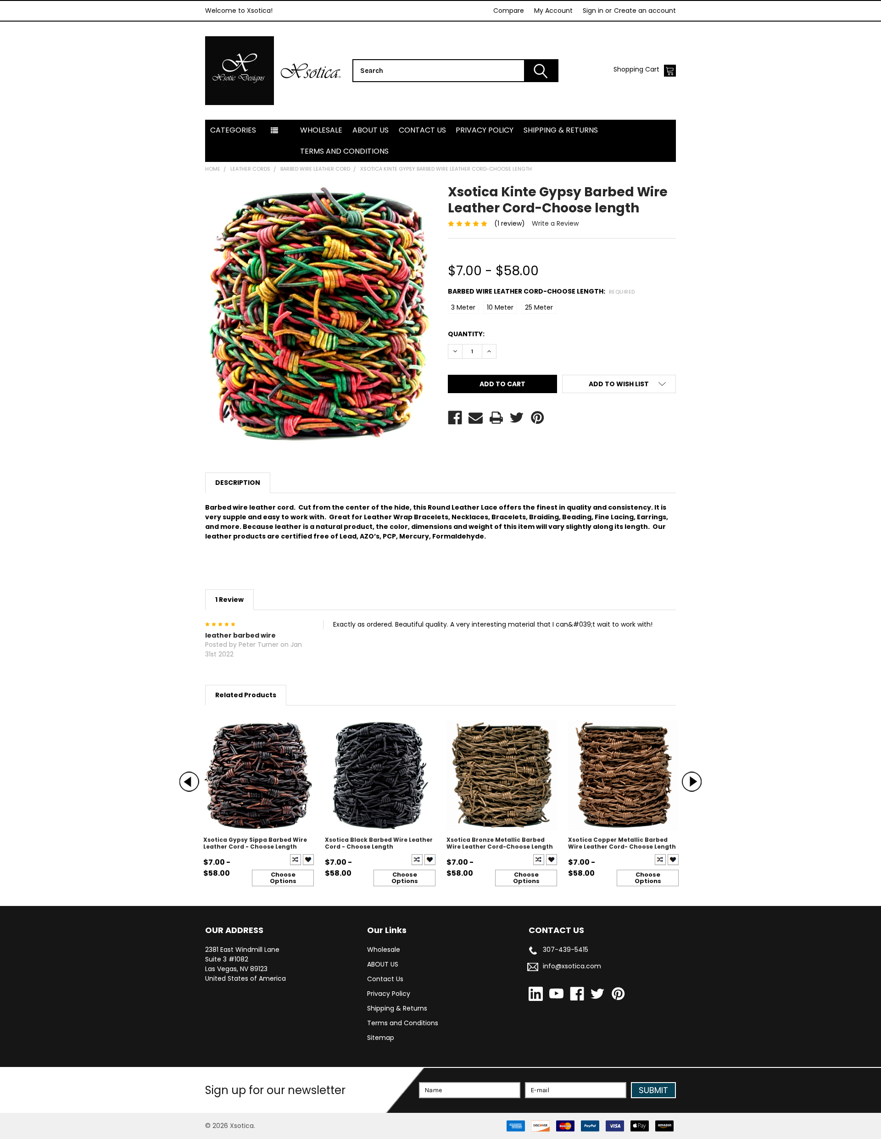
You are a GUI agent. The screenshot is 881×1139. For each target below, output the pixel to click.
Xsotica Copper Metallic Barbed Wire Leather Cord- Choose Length (622, 843)
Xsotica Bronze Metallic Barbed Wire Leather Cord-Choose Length (499, 843)
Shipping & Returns (561, 130)
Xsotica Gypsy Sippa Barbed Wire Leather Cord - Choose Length (255, 843)
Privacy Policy (484, 130)
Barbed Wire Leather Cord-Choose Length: (541, 291)
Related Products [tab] (245, 695)
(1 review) (509, 223)
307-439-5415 (565, 949)
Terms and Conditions (344, 151)
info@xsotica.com (572, 966)
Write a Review (555, 223)
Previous (189, 782)
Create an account (645, 10)
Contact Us (422, 130)
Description (237, 482)
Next (691, 782)
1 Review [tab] (229, 599)
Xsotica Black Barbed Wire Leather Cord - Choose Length (379, 843)
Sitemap (380, 1037)
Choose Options (283, 877)
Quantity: (466, 334)
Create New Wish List (308, 859)
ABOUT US (370, 130)
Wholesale (321, 130)
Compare (508, 10)
